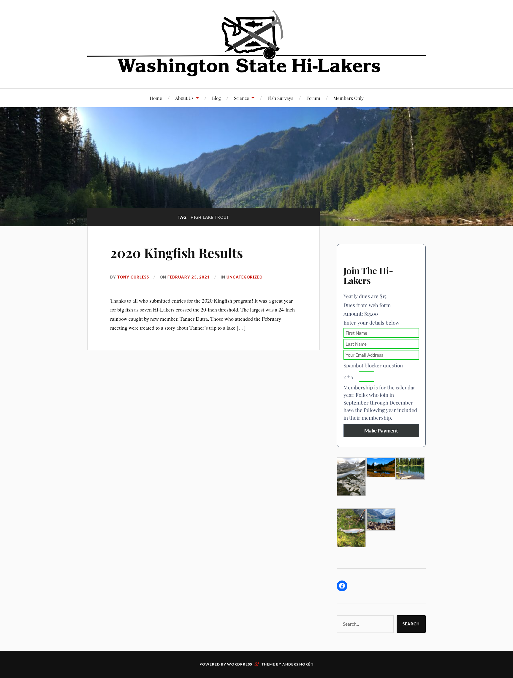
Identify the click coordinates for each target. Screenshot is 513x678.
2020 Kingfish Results (176, 252)
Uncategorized (245, 277)
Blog (216, 98)
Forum (313, 98)
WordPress (239, 664)
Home (156, 98)
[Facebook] (342, 586)
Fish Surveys (280, 98)
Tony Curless (133, 277)
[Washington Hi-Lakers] (256, 43)
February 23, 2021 (188, 277)
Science (241, 98)
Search (411, 624)
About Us (184, 98)
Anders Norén (298, 664)
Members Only (348, 98)
